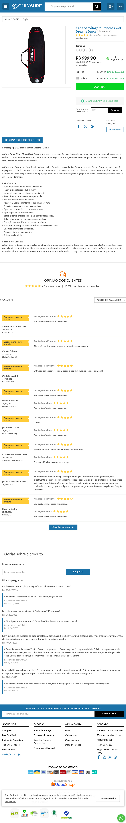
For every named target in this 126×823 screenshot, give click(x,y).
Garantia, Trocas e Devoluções (42, 742)
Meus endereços (73, 744)
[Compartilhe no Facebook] (78, 126)
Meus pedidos (72, 740)
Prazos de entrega (42, 730)
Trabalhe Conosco (11, 744)
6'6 (85, 50)
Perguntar (78, 571)
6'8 (91, 50)
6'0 (79, 50)
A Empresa (7, 730)
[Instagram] (105, 758)
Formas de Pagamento (44, 735)
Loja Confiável (9, 735)
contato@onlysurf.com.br (111, 735)
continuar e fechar (107, 798)
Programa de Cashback (44, 748)
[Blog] (110, 758)
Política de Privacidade (12, 740)
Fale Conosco (8, 749)
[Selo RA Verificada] (66, 815)
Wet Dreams (82, 38)
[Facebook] (99, 758)
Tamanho (80, 45)
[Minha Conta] (110, 6)
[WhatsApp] (116, 758)
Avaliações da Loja (11, 754)
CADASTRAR (109, 713)
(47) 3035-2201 (106, 740)
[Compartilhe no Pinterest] (92, 126)
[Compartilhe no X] (85, 126)
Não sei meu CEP (82, 112)
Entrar (68, 730)
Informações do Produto (22, 140)
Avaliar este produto (64, 527)
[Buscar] (97, 6)
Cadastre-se (71, 735)
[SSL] (15, 815)
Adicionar (116, 129)
